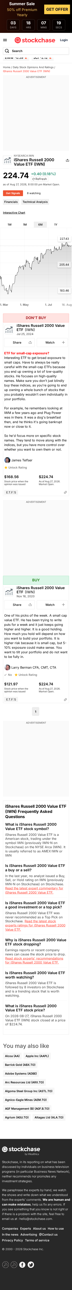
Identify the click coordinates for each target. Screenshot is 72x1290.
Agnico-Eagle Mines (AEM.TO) (26, 1099)
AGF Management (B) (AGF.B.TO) (27, 1108)
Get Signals (13, 193)
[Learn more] (65, 492)
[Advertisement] (36, 115)
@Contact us (48, 1234)
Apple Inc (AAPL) (37, 1056)
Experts (25, 1228)
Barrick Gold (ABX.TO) (20, 1064)
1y (55, 224)
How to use (56, 1228)
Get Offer (57, 9)
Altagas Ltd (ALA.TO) (49, 1117)
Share (17, 342)
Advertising (28, 1234)
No (10, 674)
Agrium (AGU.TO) (17, 1117)
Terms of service (37, 1240)
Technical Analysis (35, 201)
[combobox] (36, 51)
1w (10, 224)
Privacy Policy (12, 1240)
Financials (11, 201)
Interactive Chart (14, 212)
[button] (36, 460)
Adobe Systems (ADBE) (21, 1073)
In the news (10, 1234)
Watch (50, 342)
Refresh (41, 179)
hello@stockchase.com (35, 1219)
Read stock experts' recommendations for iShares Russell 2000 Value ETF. (34, 960)
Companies (10, 1228)
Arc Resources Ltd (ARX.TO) (24, 1082)
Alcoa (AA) (12, 1056)
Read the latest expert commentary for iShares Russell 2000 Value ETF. (34, 890)
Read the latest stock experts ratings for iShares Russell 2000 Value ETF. (35, 925)
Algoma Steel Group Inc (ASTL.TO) (28, 1091)
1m (25, 224)
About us (39, 1228)
